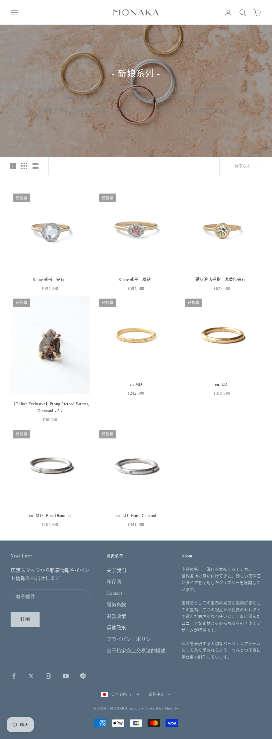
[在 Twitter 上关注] (31, 676)
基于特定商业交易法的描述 (136, 651)
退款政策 (116, 616)
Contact (114, 593)
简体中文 (156, 694)
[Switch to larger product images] (13, 166)
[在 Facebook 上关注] (14, 676)
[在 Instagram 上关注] (48, 676)
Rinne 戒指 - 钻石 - (50, 279)
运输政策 (116, 627)
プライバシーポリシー (131, 639)
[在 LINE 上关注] (83, 676)
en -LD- (222, 384)
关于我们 (116, 570)
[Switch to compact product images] (35, 166)
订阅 (25, 619)
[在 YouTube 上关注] (65, 676)
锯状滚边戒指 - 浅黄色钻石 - (222, 279)
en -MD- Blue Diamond (50, 515)
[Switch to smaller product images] (24, 166)
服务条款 (116, 604)
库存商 (113, 581)
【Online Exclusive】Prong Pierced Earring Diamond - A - (50, 407)
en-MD (136, 384)
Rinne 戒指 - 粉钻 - (135, 279)
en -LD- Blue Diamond (136, 515)
